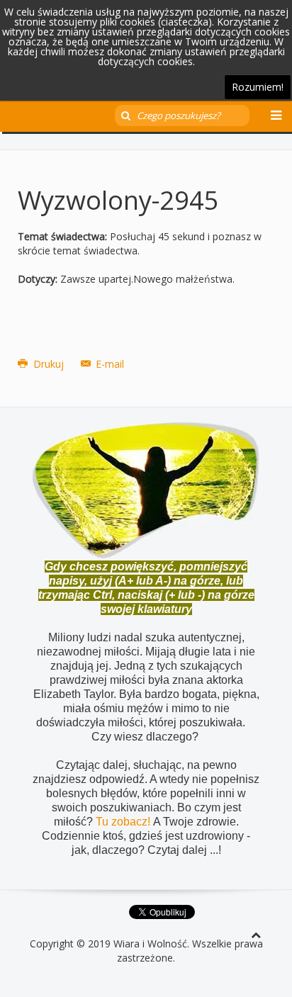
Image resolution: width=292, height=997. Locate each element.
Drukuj (48, 364)
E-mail (108, 364)
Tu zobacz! (124, 822)
